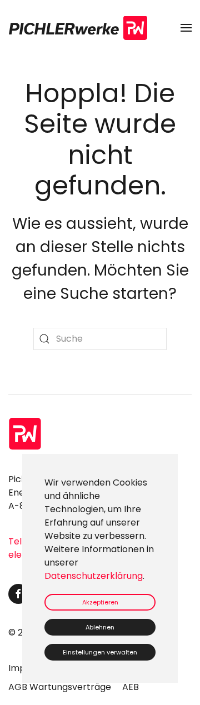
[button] (186, 28)
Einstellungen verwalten (100, 652)
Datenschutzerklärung (93, 575)
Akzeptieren (100, 602)
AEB (130, 687)
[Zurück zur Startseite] (77, 28)
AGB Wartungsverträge (59, 687)
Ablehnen (100, 627)
